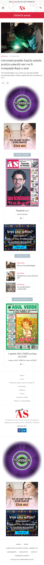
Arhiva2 (22, 375)
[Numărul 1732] (22, 183)
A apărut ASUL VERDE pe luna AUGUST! (22, 355)
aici (14, 2)
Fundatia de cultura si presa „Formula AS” (22, 382)
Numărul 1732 (22, 210)
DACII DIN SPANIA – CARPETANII (24, 288)
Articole (4, 56)
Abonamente (22, 386)
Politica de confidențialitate (22, 401)
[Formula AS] (22, 8)
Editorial (20, 273)
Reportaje (20, 263)
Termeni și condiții (22, 397)
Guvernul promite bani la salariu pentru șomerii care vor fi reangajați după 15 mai (21, 64)
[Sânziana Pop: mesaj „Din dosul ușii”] (11, 276)
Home (22, 379)
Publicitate (22, 390)
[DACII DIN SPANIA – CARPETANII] (11, 287)
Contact (22, 393)
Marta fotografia (26, 266)
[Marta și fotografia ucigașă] (11, 265)
